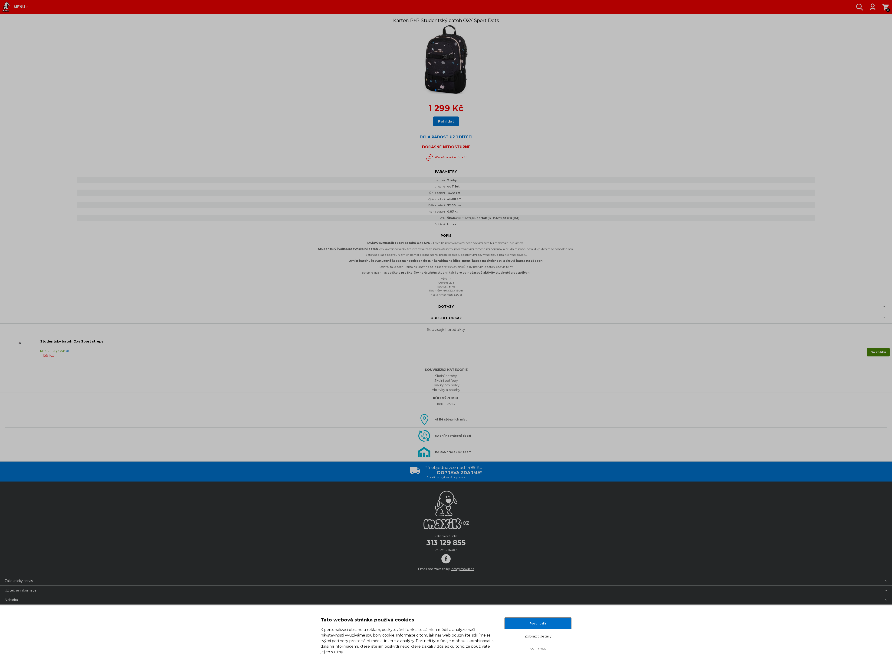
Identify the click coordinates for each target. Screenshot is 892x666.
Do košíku (878, 352)
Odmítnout (538, 648)
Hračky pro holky (446, 385)
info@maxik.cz (462, 569)
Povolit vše (538, 623)
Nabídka (11, 600)
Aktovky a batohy (446, 390)
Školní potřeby (446, 380)
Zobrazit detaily (538, 636)
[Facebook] (446, 558)
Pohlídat (446, 121)
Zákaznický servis (19, 581)
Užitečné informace (20, 590)
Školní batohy (446, 376)
